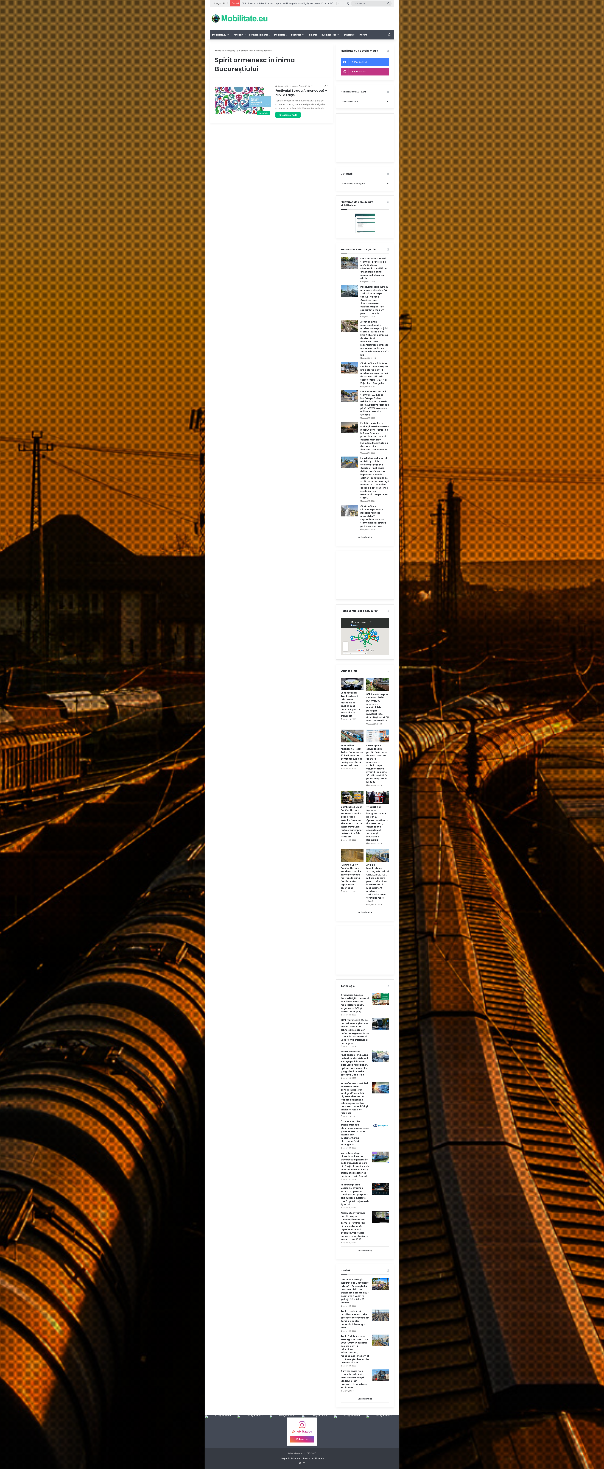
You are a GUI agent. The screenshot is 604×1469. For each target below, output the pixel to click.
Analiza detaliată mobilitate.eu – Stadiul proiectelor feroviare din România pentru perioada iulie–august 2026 (355, 1319)
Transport (237, 34)
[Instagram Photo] (221, 1431)
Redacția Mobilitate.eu (288, 86)
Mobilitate (279, 34)
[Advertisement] (333, 17)
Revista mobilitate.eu (313, 1458)
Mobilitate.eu (219, 34)
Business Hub (329, 34)
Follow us (302, 1439)
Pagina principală (225, 50)
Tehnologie (348, 34)
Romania (312, 34)
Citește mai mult (288, 115)
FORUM (363, 34)
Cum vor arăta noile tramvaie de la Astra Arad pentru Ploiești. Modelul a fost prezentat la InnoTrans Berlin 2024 (354, 1379)
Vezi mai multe (365, 537)
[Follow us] (302, 1426)
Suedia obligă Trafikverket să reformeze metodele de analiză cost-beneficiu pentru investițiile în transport (350, 704)
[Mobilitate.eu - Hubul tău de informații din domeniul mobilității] (239, 18)
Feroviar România (258, 34)
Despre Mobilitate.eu (290, 1458)
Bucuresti (296, 34)
